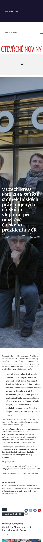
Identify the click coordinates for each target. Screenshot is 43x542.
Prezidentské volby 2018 (13, 514)
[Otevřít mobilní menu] (41, 33)
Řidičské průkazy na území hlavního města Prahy (16, 528)
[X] (30, 510)
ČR (4, 510)
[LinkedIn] (35, 510)
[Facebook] (26, 510)
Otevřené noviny (11, 11)
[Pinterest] (39, 510)
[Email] (26, 513)
